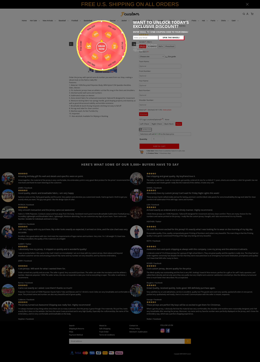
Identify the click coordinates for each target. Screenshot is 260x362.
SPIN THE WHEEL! (171, 37)
